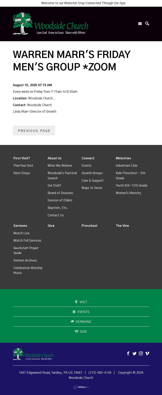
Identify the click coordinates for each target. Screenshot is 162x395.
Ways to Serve (92, 188)
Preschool (89, 225)
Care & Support (93, 180)
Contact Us (56, 215)
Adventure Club (126, 165)
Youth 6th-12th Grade (131, 185)
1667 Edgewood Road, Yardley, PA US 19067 (50, 372)
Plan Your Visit (23, 165)
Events (86, 165)
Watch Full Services (27, 240)
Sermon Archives (25, 260)
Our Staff (54, 185)
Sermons (20, 225)
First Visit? (21, 158)
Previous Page (34, 131)
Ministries (123, 158)
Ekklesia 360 (81, 387)
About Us (55, 158)
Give (51, 225)
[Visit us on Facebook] (128, 353)
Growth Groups (92, 173)
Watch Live (21, 233)
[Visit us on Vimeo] (147, 353)
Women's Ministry (128, 193)
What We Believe (60, 165)
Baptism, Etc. (58, 207)
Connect (88, 158)
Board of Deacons (60, 193)
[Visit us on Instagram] (141, 353)
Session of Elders (60, 200)
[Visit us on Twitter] (135, 353)
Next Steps (21, 173)
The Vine (122, 225)
